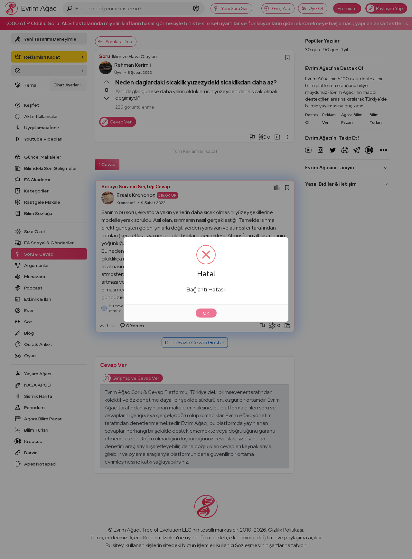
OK (206, 313)
